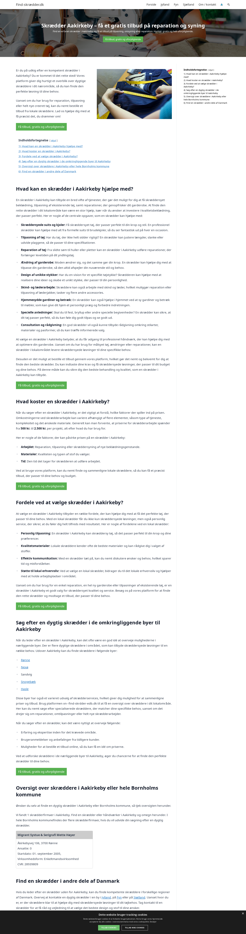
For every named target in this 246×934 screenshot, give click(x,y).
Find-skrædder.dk (30, 4)
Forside (151, 4)
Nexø (24, 667)
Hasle (25, 689)
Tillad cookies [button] (108, 927)
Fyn (176, 4)
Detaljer (153, 921)
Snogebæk (28, 682)
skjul (53, 140)
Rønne (25, 660)
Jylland (165, 4)
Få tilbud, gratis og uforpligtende (123, 39)
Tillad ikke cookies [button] (134, 927)
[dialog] (123, 922)
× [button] (243, 914)
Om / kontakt (207, 4)
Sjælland (188, 4)
